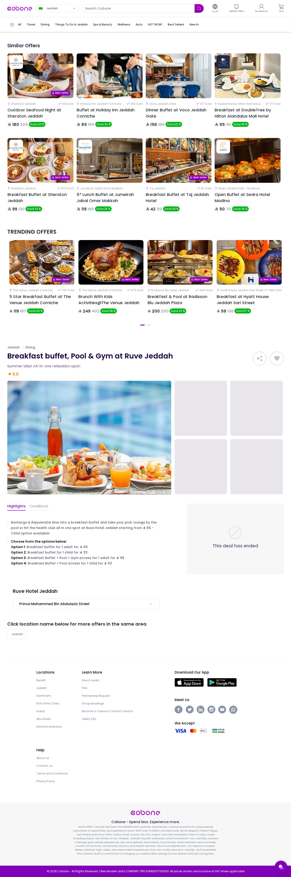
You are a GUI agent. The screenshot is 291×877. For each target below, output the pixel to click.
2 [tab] (148, 325)
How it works (90, 680)
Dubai (40, 711)
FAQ (84, 688)
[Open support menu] (281, 867)
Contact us (44, 766)
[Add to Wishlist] (277, 358)
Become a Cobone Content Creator (107, 711)
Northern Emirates (49, 727)
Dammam (43, 696)
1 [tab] (142, 325)
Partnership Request (96, 696)
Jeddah (13, 347)
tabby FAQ (89, 719)
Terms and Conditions (52, 773)
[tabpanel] (41, 281)
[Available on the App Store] (189, 682)
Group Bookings (93, 703)
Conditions (38, 506)
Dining (30, 347)
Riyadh (41, 680)
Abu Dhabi (43, 719)
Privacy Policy (45, 781)
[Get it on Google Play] (222, 682)
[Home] (19, 8)
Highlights (16, 506)
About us (42, 758)
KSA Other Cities (47, 703)
